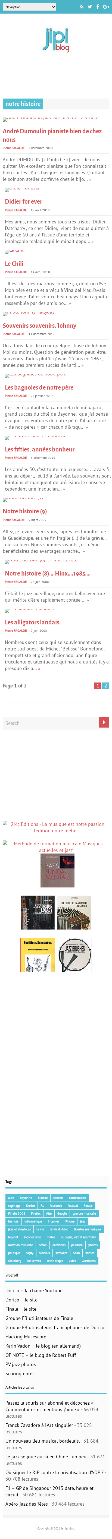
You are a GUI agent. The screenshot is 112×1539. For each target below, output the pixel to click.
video (72, 1261)
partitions (59, 1245)
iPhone (69, 1221)
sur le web (34, 1261)
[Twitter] (90, 6)
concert (58, 1198)
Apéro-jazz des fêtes (26, 1504)
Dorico (30, 1205)
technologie (55, 1261)
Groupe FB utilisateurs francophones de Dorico (54, 1327)
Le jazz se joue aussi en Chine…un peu (45, 1456)
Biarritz (43, 1198)
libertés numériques (87, 1229)
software (61, 1253)
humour (13, 1221)
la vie (40, 1229)
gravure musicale (84, 1213)
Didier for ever (23, 201)
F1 (42, 1205)
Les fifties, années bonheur (39, 449)
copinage (14, 1205)
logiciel (13, 1237)
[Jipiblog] (56, 55)
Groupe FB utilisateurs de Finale (39, 1318)
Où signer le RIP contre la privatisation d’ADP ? (54, 1472)
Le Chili (14, 264)
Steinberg (14, 1261)
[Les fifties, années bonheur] (35, 435)
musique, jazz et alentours (78, 1237)
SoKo (76, 1253)
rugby (29, 1253)
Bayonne (26, 1198)
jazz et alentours (19, 1229)
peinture (77, 1245)
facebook (56, 1205)
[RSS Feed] (81, 6)
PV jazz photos (20, 1364)
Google (62, 1213)
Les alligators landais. (33, 622)
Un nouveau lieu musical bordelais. (42, 1441)
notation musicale (20, 1245)
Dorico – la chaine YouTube (34, 1290)
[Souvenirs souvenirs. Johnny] (28, 312)
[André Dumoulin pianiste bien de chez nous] (51, 117)
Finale (88, 1205)
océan (43, 1245)
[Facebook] (97, 6)
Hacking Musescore (25, 1336)
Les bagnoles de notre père (39, 387)
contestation (77, 1198)
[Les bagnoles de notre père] (35, 374)
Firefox (36, 1213)
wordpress (89, 1261)
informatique (33, 1221)
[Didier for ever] (22, 188)
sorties (89, 1253)
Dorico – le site (21, 1300)
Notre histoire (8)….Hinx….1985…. (48, 573)
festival (73, 1205)
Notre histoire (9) (25, 511)
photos (93, 1245)
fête (49, 1213)
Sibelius (44, 1253)
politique (14, 1253)
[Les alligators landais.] (30, 608)
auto (11, 1198)
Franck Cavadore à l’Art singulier (39, 1425)
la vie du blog (59, 1229)
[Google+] (106, 6)
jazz (82, 1221)
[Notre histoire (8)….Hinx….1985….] (43, 560)
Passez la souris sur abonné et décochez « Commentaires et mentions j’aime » (49, 1406)
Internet (53, 1221)
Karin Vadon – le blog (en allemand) (43, 1346)
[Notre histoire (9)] (23, 497)
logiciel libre (32, 1237)
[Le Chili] (15, 250)
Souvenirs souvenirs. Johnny (39, 326)
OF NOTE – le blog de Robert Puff (40, 1355)
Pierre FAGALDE (13, 148)
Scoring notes (20, 1373)
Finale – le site (20, 1309)
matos (51, 1237)
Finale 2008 (16, 1213)
